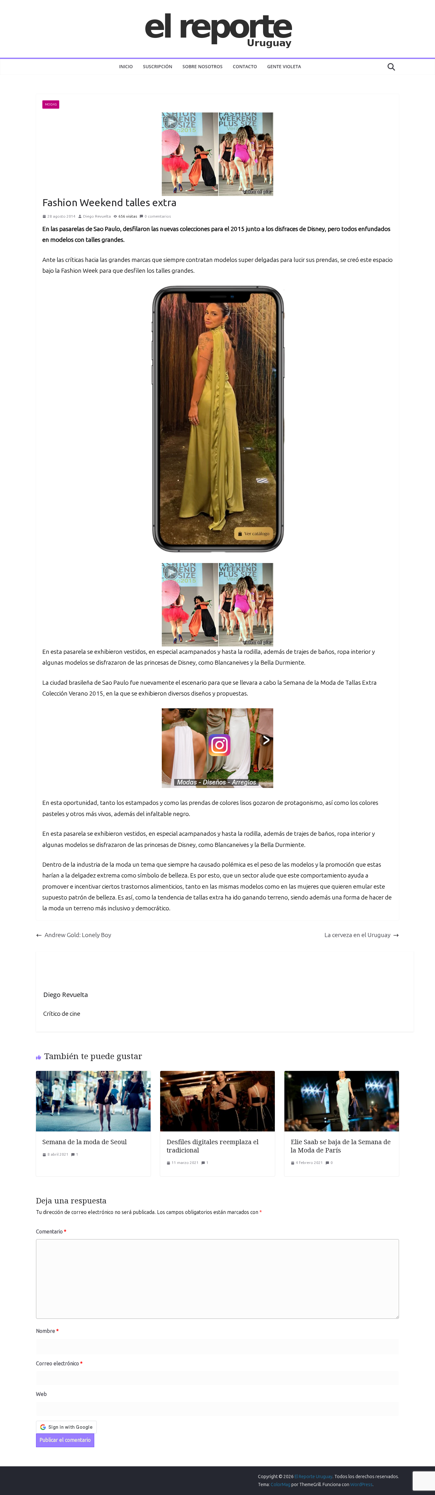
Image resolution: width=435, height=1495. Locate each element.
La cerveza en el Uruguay (357, 935)
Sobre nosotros (202, 66)
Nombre (47, 1331)
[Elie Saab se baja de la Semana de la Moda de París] (341, 1076)
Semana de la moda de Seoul (84, 1142)
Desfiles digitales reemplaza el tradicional (213, 1146)
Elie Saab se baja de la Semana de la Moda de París (341, 1146)
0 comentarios (158, 216)
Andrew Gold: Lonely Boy (78, 935)
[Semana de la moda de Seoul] (93, 1076)
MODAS (51, 104)
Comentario (51, 1232)
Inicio (126, 66)
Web (41, 1394)
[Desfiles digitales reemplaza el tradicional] (217, 1076)
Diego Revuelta (97, 216)
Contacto (245, 66)
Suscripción (157, 66)
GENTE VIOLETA (284, 66)
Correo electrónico (59, 1364)
